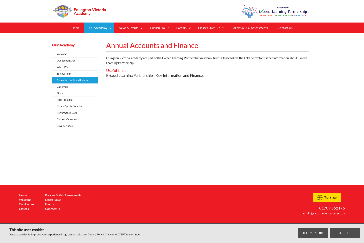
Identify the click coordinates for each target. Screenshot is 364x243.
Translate (330, 197)
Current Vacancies (67, 119)
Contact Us (285, 28)
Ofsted (60, 93)
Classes (24, 208)
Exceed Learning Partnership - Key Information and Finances (155, 75)
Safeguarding (64, 73)
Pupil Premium (65, 99)
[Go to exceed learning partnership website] (274, 11)
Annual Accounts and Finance (73, 80)
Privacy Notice (65, 125)
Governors (62, 86)
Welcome (62, 53)
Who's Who (63, 67)
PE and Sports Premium (69, 106)
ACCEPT (345, 233)
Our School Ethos (66, 60)
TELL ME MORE (313, 233)
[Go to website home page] (81, 11)
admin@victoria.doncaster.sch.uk (323, 213)
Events (49, 204)
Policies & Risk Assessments (249, 28)
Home (75, 28)
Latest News (53, 199)
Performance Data (67, 112)
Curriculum (26, 204)
